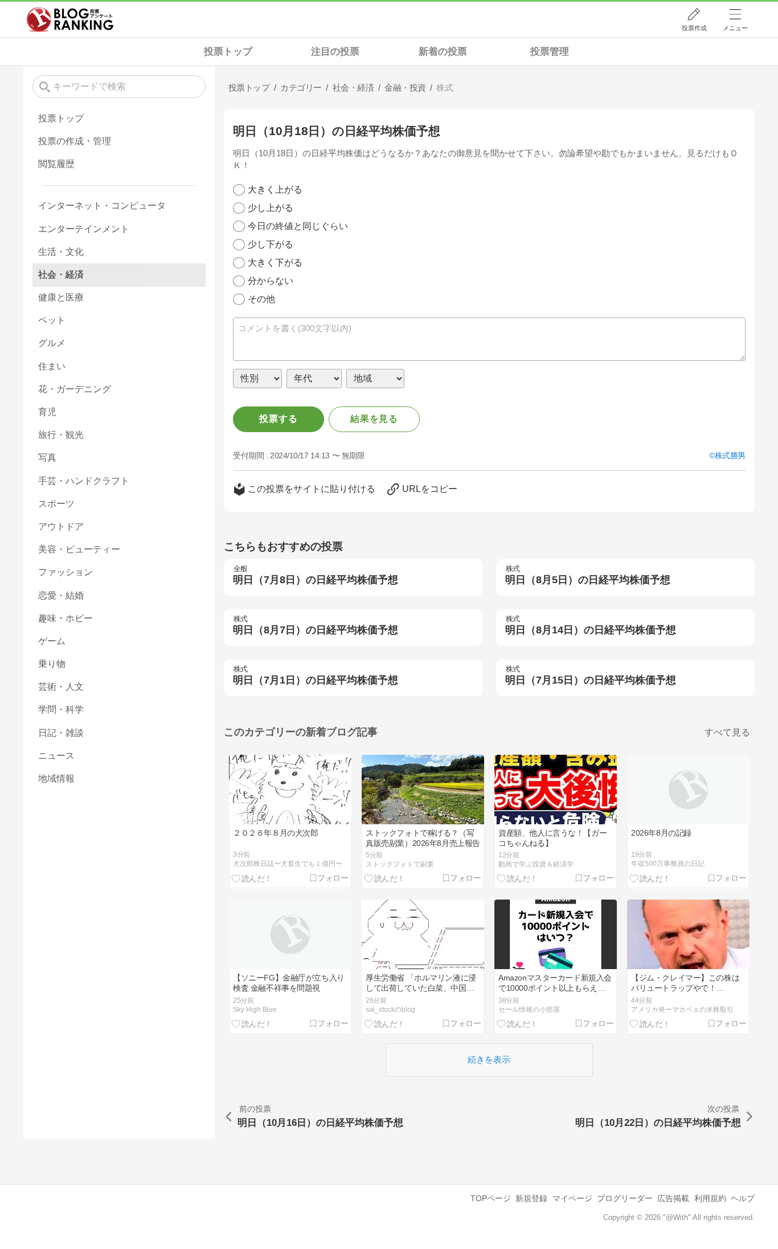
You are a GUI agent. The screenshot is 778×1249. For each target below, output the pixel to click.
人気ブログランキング (70, 19)
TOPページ (490, 1198)
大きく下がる (275, 262)
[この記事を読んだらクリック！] (252, 878)
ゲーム (51, 641)
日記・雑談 (61, 733)
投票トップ (228, 51)
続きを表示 (489, 1059)
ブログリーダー (625, 1198)
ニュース (56, 755)
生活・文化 (61, 252)
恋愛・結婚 (61, 595)
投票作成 (694, 28)
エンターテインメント (83, 229)
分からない (270, 281)
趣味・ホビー (65, 618)
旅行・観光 (61, 435)
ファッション (65, 572)
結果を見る (374, 419)
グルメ (51, 343)
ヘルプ (743, 1198)
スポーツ (56, 503)
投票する (278, 419)
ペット (51, 320)
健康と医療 (61, 297)
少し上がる (270, 208)
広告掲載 (673, 1198)
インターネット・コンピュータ (102, 205)
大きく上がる (275, 189)
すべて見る (727, 732)
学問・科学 (61, 709)
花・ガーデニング (74, 389)
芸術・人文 (61, 686)
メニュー (735, 28)
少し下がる (270, 244)
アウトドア (61, 526)
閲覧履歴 (56, 164)
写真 (47, 457)
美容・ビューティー (79, 549)
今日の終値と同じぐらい (298, 226)
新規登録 (531, 1198)
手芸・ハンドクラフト (83, 481)
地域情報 (56, 778)
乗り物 (51, 664)
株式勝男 (730, 455)
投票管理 (549, 51)
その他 (261, 299)
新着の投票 (443, 51)
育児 (47, 412)
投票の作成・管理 (74, 141)
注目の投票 (335, 51)
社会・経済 (61, 274)
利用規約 (710, 1198)
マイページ (572, 1198)
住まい (51, 366)
